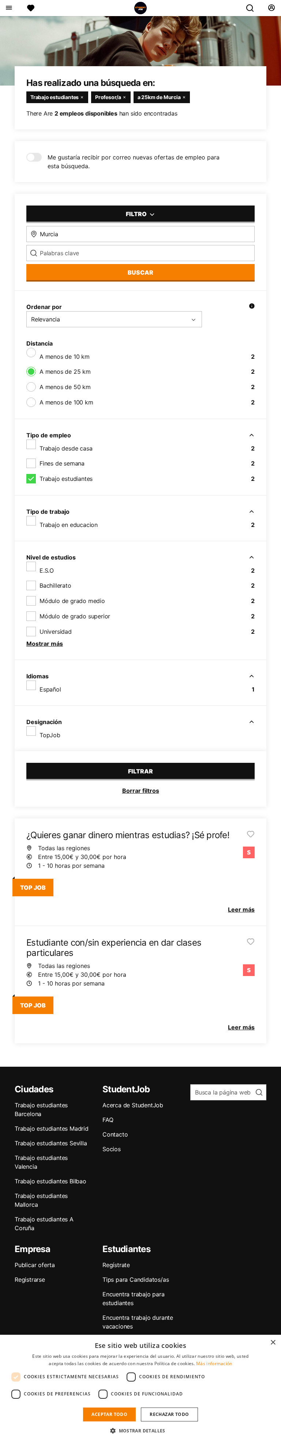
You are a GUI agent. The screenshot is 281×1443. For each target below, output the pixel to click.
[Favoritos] (31, 8)
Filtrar (140, 771)
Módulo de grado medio (72, 600)
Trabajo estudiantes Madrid (52, 1128)
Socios (111, 1149)
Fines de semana (62, 463)
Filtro (137, 214)
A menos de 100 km (66, 402)
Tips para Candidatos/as (135, 1279)
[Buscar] (253, 8)
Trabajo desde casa (66, 448)
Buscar (140, 272)
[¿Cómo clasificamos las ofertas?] (252, 306)
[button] (140, 1430)
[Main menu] (9, 8)
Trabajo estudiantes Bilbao (50, 1181)
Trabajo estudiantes (66, 478)
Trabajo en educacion (69, 524)
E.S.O (47, 570)
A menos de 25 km (65, 371)
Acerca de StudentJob (132, 1105)
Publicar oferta (35, 1265)
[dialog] (140, 1389)
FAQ (107, 1119)
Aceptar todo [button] (109, 1414)
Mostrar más (44, 643)
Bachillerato (55, 585)
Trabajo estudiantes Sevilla (51, 1143)
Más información (214, 1363)
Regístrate (116, 1265)
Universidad (56, 631)
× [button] (273, 1342)
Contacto (115, 1134)
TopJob (50, 735)
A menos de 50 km (65, 387)
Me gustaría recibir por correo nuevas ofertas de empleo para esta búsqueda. (134, 162)
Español (50, 689)
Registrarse (30, 1279)
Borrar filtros (140, 790)
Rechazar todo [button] (169, 1414)
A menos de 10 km (65, 356)
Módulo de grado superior (75, 616)
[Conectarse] (271, 8)
